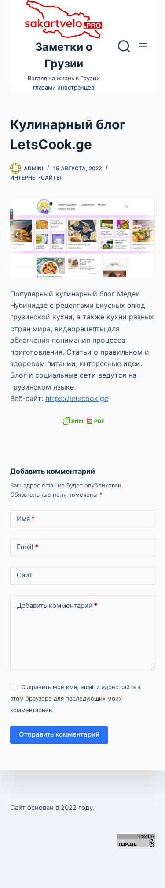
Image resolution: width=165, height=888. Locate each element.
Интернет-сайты (35, 177)
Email (27, 547)
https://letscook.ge (76, 398)
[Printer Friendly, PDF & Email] (82, 420)
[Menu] (143, 46)
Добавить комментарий (57, 605)
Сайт (24, 575)
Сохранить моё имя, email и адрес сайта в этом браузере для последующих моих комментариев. (75, 698)
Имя (26, 518)
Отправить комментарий (59, 734)
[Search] (124, 46)
